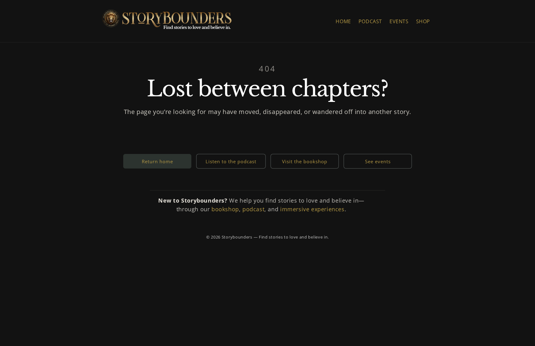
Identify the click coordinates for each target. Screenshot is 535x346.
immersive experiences (312, 209)
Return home (157, 161)
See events (378, 161)
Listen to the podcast (231, 161)
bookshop (225, 209)
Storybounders (237, 237)
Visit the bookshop (304, 161)
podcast (253, 209)
